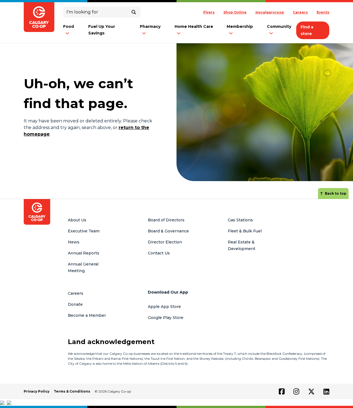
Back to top (335, 193)
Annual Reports (83, 253)
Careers (300, 12)
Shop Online (235, 12)
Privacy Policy (36, 391)
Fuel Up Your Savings (101, 30)
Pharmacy (150, 26)
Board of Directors (166, 220)
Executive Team (84, 231)
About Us (77, 220)
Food (68, 26)
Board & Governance (168, 231)
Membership (240, 26)
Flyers (209, 12)
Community (279, 26)
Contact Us (159, 253)
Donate (75, 304)
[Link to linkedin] (326, 391)
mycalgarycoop (269, 12)
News (73, 242)
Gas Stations (240, 220)
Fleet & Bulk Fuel (245, 231)
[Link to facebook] (282, 391)
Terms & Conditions (72, 391)
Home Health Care (194, 26)
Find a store (307, 30)
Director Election (165, 242)
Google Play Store (165, 317)
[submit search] (134, 12)
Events (323, 12)
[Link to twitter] (311, 391)
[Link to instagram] (296, 391)
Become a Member (87, 315)
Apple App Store (164, 306)
